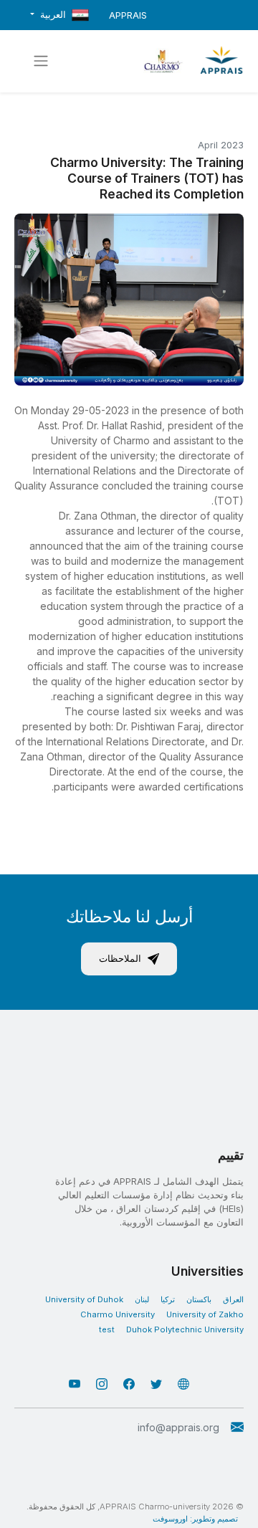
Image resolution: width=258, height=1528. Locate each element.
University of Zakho (205, 1314)
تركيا (168, 1299)
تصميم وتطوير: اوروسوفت (195, 1519)
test (107, 1329)
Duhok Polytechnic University (185, 1329)
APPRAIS (128, 15)
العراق (233, 1299)
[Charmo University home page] (163, 61)
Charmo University (117, 1314)
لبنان (142, 1299)
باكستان (198, 1299)
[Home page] (221, 60)
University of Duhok (84, 1299)
